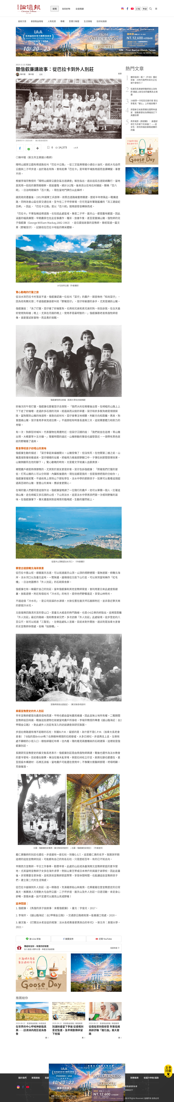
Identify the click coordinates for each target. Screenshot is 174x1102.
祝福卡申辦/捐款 (151, 1077)
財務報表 (134, 1077)
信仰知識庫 (102, 21)
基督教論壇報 (37, 21)
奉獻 (145, 8)
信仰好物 (66, 8)
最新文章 (22, 21)
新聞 (55, 8)
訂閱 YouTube (105, 938)
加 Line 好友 (35, 938)
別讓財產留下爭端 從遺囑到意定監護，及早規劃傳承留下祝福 (67, 1030)
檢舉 (120, 73)
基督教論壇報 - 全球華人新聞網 (29, 9)
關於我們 (22, 1077)
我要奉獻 (114, 948)
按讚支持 (69, 938)
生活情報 (88, 21)
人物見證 (52, 21)
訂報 (138, 8)
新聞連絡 (36, 1077)
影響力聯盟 (74, 21)
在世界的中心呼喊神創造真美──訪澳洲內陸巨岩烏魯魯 (31, 1030)
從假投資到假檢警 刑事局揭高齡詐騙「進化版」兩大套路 (104, 1030)
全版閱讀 (80, 8)
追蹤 (41, 74)
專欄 (62, 21)
